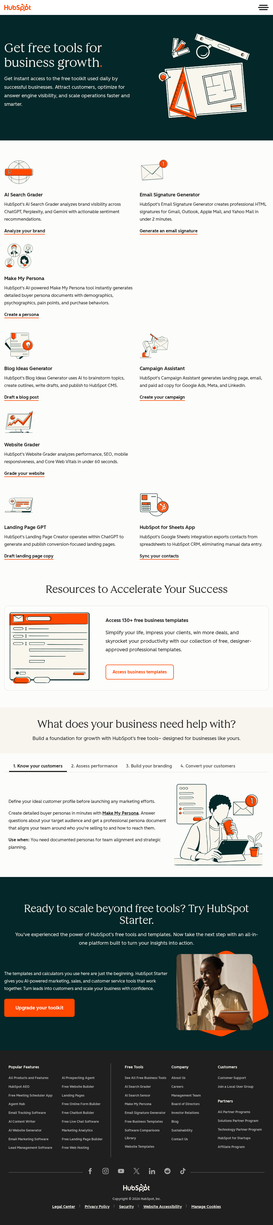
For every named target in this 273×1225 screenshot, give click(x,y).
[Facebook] (90, 1172)
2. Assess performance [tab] (94, 766)
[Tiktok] (182, 1172)
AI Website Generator (25, 1130)
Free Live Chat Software (80, 1121)
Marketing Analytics (77, 1130)
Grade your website (24, 473)
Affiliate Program (231, 1147)
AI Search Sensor (137, 1095)
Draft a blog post (21, 397)
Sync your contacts (159, 556)
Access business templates (140, 671)
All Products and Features (29, 1078)
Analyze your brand (24, 230)
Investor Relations (185, 1113)
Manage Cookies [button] (206, 1206)
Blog (175, 1121)
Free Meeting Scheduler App (31, 1095)
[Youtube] (121, 1172)
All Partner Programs (234, 1112)
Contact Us (179, 1139)
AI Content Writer (22, 1121)
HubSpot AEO (19, 1087)
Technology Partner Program (240, 1129)
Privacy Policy (97, 1206)
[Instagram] (105, 1172)
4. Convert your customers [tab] (207, 766)
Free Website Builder (78, 1087)
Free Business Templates (144, 1121)
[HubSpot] (17, 7)
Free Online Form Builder (81, 1104)
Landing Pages (73, 1095)
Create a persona (21, 314)
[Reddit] (167, 1172)
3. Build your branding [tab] (149, 766)
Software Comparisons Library (142, 1134)
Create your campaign (162, 397)
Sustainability (181, 1130)
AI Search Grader (138, 1087)
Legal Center (63, 1206)
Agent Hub (17, 1104)
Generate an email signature (169, 230)
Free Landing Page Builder (82, 1139)
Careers (177, 1087)
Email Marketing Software (29, 1139)
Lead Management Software (30, 1148)
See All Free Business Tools (145, 1078)
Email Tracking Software (27, 1113)
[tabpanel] (136, 825)
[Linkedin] (151, 1172)
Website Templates (139, 1147)
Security (126, 1206)
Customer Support (232, 1078)
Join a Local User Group (236, 1087)
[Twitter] (136, 1172)
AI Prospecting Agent (78, 1078)
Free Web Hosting (75, 1148)
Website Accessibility (162, 1206)
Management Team (186, 1095)
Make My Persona (120, 813)
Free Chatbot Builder (78, 1113)
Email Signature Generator (145, 1113)
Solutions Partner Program (238, 1121)
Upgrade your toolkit (39, 1008)
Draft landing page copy (29, 556)
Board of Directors (185, 1104)
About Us (178, 1078)
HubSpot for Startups (234, 1138)
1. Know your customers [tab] (38, 766)
